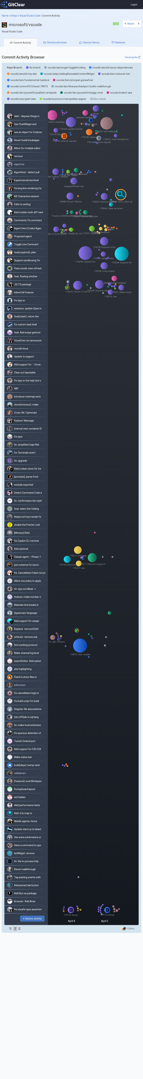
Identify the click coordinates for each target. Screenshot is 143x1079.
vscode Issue (21, 348)
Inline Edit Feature (24, 292)
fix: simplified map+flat (26, 444)
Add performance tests (27, 805)
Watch (130, 23)
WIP (16, 388)
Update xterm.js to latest (27, 829)
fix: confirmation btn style (28, 500)
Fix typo (18, 436)
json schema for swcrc (26, 564)
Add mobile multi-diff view (28, 212)
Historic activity (33, 918)
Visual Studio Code (30, 15)
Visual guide (131, 57)
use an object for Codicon (28, 132)
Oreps (14, 15)
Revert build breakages (26, 140)
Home (5, 15)
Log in (134, 4)
